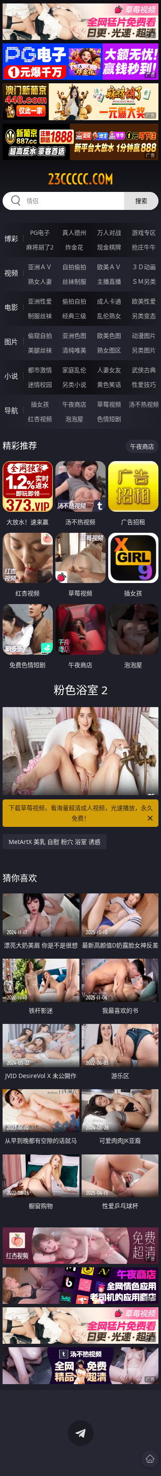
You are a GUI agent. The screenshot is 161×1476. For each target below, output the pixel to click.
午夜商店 (74, 404)
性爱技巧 (144, 384)
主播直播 (109, 281)
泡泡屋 (74, 419)
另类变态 (144, 316)
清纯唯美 (74, 350)
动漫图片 (144, 335)
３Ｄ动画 (144, 267)
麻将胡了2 (40, 247)
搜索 (141, 201)
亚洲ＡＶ (40, 267)
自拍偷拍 (74, 267)
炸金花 (74, 247)
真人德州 (74, 232)
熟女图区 (109, 350)
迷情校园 (40, 384)
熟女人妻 (40, 281)
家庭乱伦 (74, 370)
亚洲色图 (74, 335)
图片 (11, 341)
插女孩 (40, 404)
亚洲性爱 (40, 301)
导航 (11, 410)
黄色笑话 (109, 384)
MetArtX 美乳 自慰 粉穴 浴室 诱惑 (54, 842)
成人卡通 (109, 301)
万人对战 (109, 232)
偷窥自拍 (40, 335)
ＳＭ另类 (144, 281)
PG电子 (40, 232)
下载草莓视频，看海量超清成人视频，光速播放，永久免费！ (81, 813)
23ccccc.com (80, 179)
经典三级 (74, 316)
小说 (11, 376)
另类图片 (144, 350)
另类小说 (74, 384)
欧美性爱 (144, 301)
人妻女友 (109, 370)
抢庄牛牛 (144, 247)
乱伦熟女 (109, 316)
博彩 (11, 238)
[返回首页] (149, 1458)
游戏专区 (144, 232)
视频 (11, 273)
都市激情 (40, 370)
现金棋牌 (109, 247)
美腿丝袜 (40, 350)
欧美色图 (109, 335)
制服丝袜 (40, 316)
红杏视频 (40, 419)
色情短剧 (109, 419)
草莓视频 (109, 404)
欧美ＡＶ (109, 267)
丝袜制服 (74, 281)
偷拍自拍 (74, 301)
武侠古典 (144, 370)
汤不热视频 (144, 404)
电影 (11, 307)
